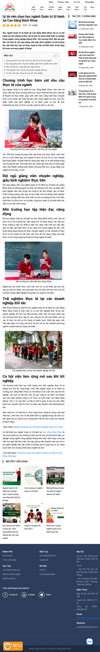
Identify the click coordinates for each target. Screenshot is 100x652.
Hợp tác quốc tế (9, 578)
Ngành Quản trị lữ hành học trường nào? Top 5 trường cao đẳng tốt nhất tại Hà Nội (11, 494)
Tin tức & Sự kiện (9, 560)
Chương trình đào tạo (11, 570)
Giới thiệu (33, 8)
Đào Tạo (41, 8)
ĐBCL (92, 7)
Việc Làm (76, 8)
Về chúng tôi (8, 556)
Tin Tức (76, 2)
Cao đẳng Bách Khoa (52, 432)
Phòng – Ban (63, 2)
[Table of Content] (56, 56)
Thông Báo (89, 2)
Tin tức (85, 8)
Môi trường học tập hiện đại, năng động (23, 67)
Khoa (51, 2)
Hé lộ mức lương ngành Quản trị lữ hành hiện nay (53, 529)
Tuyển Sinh (51, 8)
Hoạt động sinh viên (48, 556)
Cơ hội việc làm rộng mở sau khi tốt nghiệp (24, 73)
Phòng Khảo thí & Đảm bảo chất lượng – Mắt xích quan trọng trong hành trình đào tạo (88, 97)
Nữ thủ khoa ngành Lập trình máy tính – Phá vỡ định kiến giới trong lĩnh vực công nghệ (87, 58)
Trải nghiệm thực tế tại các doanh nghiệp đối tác (26, 70)
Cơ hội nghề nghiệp (47, 574)
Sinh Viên (60, 8)
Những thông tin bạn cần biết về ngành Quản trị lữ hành (38, 427)
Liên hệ (42, 570)
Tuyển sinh (44, 560)
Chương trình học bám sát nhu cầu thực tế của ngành (29, 60)
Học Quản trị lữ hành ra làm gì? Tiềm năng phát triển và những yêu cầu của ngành (11, 532)
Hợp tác (68, 8)
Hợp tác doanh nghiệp (11, 574)
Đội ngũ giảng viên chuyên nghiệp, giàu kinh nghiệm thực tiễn (31, 64)
